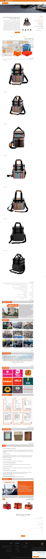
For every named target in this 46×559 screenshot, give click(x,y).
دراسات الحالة (21, 3)
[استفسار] (45, 276)
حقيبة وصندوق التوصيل (38, 30)
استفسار (17, 32)
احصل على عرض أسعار (5, 3)
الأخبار (18, 3)
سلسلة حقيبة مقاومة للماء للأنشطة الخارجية (39, 26)
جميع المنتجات (41, 16)
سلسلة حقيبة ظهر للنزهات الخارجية (38, 20)
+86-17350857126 (8, 549)
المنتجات (26, 3)
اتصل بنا (15, 3)
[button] (4, 499)
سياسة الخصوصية (13, 557)
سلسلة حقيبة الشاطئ (40, 23)
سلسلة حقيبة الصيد (40, 24)
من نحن (29, 3)
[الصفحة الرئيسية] (42, 3)
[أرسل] (12, 0)
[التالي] (32, 30)
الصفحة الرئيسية (34, 3)
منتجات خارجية (39, 18)
